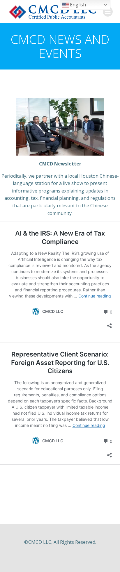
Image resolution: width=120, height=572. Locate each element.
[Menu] (108, 12)
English (77, 4)
